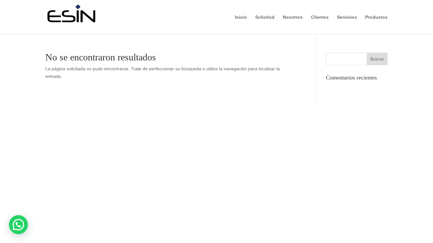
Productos (376, 17)
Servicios (347, 17)
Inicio (241, 17)
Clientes (320, 17)
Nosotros (293, 17)
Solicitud (265, 17)
